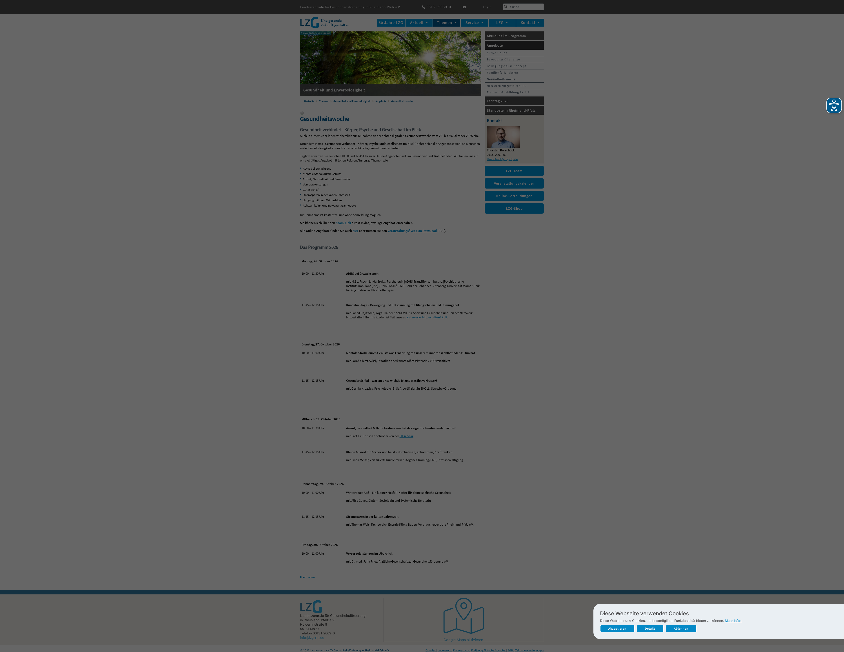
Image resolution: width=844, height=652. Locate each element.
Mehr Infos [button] (733, 621)
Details (650, 628)
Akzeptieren (617, 628)
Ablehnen (681, 628)
